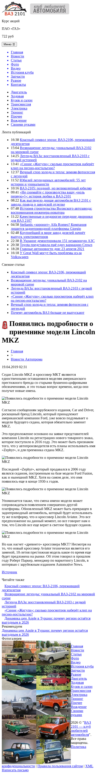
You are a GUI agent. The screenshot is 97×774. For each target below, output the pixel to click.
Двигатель (19, 92)
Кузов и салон (21, 100)
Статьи (76, 654)
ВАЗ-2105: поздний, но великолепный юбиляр (56, 188)
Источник (9, 572)
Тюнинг (17, 112)
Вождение (19, 120)
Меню (9, 44)
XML (89, 766)
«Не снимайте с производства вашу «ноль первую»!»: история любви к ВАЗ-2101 (48, 194)
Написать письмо (15, 770)
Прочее (16, 116)
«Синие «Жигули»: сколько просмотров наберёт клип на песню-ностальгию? (52, 166)
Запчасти (78, 670)
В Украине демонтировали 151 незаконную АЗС (57, 241)
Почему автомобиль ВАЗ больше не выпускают (47, 312)
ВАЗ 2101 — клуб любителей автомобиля (81, 729)
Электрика (19, 108)
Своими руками (23, 124)
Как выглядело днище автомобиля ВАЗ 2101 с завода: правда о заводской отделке (51, 202)
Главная (17, 351)
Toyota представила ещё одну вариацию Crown (56, 245)
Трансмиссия (21, 104)
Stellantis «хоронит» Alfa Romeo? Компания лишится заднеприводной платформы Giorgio (48, 227)
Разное (76, 674)
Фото (75, 658)
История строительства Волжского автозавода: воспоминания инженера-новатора (51, 210)
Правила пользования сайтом (60, 766)
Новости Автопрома (26, 359)
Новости (77, 650)
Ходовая (17, 96)
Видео (76, 662)
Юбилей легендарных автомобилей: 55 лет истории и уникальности (48, 182)
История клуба (82, 666)
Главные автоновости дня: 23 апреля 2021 (52, 249)
